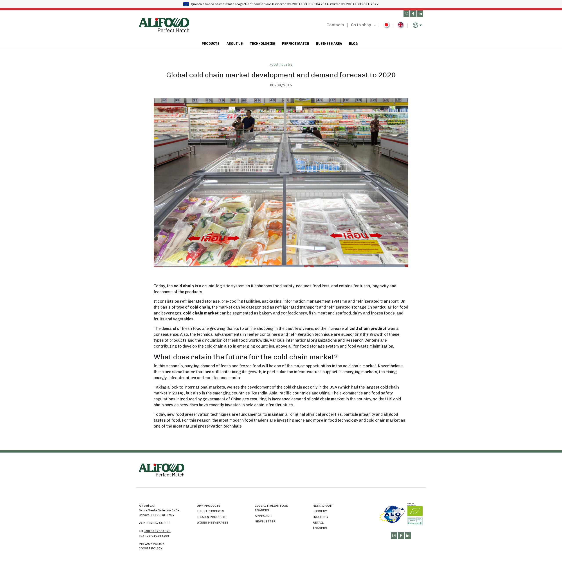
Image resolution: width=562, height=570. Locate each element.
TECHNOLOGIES (262, 44)
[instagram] (406, 13)
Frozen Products (211, 517)
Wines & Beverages (212, 522)
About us (235, 44)
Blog (353, 44)
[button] (418, 25)
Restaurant (323, 506)
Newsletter (265, 521)
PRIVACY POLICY (151, 544)
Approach (263, 516)
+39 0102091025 (157, 531)
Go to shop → (363, 25)
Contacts (335, 25)
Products (211, 44)
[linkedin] (420, 13)
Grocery (320, 511)
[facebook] (413, 13)
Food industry (281, 64)
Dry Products (208, 506)
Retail (318, 522)
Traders (320, 528)
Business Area (329, 44)
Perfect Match (295, 44)
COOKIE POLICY (150, 548)
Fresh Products (210, 511)
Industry (320, 517)
